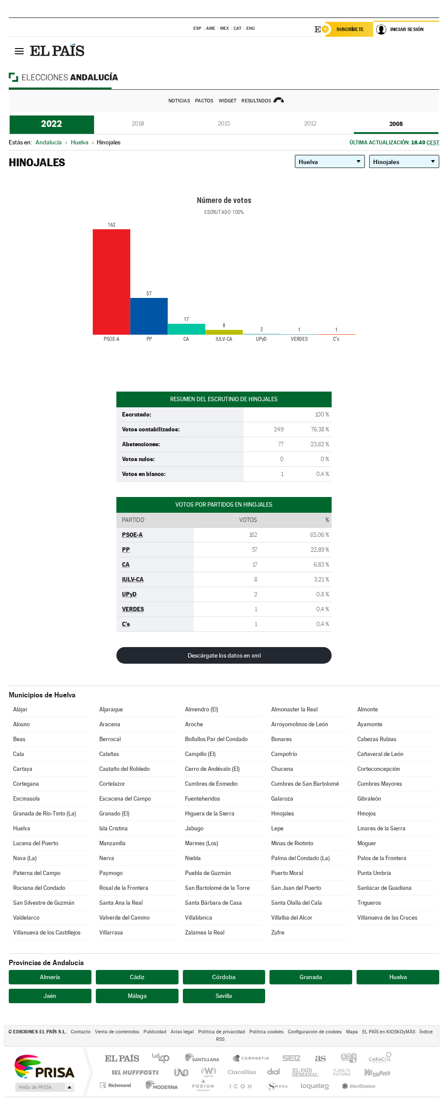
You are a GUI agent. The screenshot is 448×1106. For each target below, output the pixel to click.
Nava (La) (25, 858)
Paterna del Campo (36, 873)
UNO (182, 1072)
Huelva (21, 828)
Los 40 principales (163, 1059)
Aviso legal (182, 1032)
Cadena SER (289, 1059)
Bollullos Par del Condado (216, 739)
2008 (396, 123)
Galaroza (282, 798)
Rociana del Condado (39, 888)
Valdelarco (26, 917)
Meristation (357, 1085)
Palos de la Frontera (381, 858)
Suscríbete (350, 29)
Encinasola (26, 798)
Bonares (281, 739)
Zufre (277, 932)
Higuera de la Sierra (209, 813)
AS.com (316, 1059)
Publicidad (155, 1032)
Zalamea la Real (204, 932)
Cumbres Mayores (379, 783)
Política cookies (266, 1032)
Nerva (106, 858)
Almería (50, 976)
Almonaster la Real (294, 709)
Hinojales (282, 813)
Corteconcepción (378, 769)
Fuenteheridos (202, 798)
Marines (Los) (201, 843)
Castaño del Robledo (124, 769)
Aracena (109, 724)
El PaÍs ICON (240, 1085)
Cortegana (26, 783)
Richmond (116, 1085)
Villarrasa (111, 932)
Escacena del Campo (125, 798)
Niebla (193, 858)
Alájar (20, 709)
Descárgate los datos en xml (224, 655)
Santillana (205, 1059)
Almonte (367, 709)
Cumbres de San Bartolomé (305, 783)
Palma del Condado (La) (300, 858)
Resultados (256, 101)
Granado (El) (114, 813)
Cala (18, 754)
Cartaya (22, 769)
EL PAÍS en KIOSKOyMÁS (388, 1032)
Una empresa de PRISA (44, 1066)
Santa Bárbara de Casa (213, 903)
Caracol (377, 1059)
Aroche (194, 724)
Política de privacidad (221, 1032)
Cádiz (137, 976)
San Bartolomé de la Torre (217, 888)
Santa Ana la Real (121, 903)
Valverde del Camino (124, 917)
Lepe (277, 828)
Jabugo (194, 828)
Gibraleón (369, 798)
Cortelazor (112, 783)
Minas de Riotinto (292, 843)
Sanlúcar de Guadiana (384, 888)
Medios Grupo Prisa (44, 1087)
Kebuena (370, 1072)
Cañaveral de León (380, 754)
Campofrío (284, 754)
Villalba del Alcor (291, 917)
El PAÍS (122, 1059)
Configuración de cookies (315, 1032)
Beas (19, 739)
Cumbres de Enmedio (211, 783)
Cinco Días (240, 1072)
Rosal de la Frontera (123, 888)
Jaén (49, 995)
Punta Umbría (374, 873)
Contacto (81, 1032)
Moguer (366, 843)
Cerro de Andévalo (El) (212, 769)
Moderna (159, 1085)
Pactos (204, 101)
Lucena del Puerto (35, 843)
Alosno (21, 724)
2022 (51, 124)
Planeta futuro (338, 1072)
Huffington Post (133, 1072)
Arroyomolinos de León (299, 724)
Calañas (109, 754)
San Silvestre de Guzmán (43, 903)
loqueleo (315, 1085)
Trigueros (369, 903)
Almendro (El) (201, 709)
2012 (310, 123)
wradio (207, 1072)
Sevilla (224, 995)
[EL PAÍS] (58, 50)
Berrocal (110, 739)
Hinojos (366, 813)
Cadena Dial (274, 1072)
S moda (276, 1085)
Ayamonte (369, 724)
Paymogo (110, 873)
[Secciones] (19, 50)
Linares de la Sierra (381, 828)
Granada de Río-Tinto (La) (44, 813)
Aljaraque (111, 709)
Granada (311, 976)
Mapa (352, 1032)
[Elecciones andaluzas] (79, 77)
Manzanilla (112, 843)
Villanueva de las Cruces (387, 917)
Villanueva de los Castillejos (46, 932)
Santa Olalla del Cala (296, 903)
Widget (228, 101)
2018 (138, 123)
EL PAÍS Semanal (306, 1072)
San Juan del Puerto (296, 888)
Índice (426, 1032)
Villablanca (198, 917)
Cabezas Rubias (376, 739)
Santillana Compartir (251, 1059)
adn (345, 1059)
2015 (224, 123)
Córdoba (223, 976)
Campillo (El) (200, 754)
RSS (220, 1039)
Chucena (282, 769)
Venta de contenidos (117, 1032)
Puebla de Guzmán (208, 873)
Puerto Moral (287, 873)
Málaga (137, 995)
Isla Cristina (113, 828)
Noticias (179, 101)
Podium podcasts (202, 1085)
